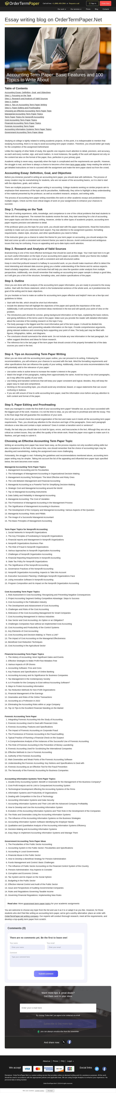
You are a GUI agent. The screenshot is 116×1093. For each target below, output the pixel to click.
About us (46, 1061)
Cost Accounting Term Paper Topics (21, 120)
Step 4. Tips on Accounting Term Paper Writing (26, 105)
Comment (13, 953)
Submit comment (46, 974)
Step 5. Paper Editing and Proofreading (22, 108)
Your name (14, 943)
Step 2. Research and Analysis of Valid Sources (26, 98)
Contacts (106, 9)
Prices (88, 9)
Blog (96, 9)
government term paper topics (37, 903)
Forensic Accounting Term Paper (19, 126)
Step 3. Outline (11, 102)
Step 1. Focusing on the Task (18, 95)
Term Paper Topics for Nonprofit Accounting (24, 117)
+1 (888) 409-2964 (59, 3)
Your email (50, 943)
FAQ (62, 1061)
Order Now (105, 3)
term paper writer (78, 164)
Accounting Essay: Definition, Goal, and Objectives (28, 92)
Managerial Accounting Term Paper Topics (24, 114)
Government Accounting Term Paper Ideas (24, 132)
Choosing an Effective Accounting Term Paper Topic (28, 111)
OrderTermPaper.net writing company (21, 916)
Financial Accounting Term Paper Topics (23, 123)
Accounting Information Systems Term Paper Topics (28, 129)
